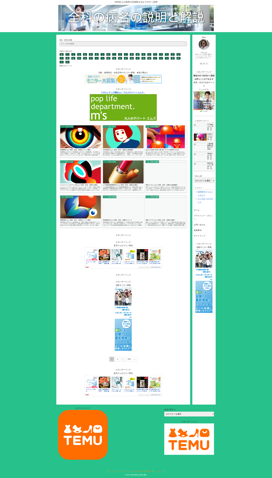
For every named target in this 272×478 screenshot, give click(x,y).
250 (129, 359)
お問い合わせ (199, 225)
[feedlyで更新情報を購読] (204, 63)
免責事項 (197, 230)
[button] (185, 44)
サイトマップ (199, 236)
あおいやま (204, 52)
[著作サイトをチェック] (201, 63)
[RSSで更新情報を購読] (207, 63)
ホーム (197, 210)
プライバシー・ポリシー (203, 217)
